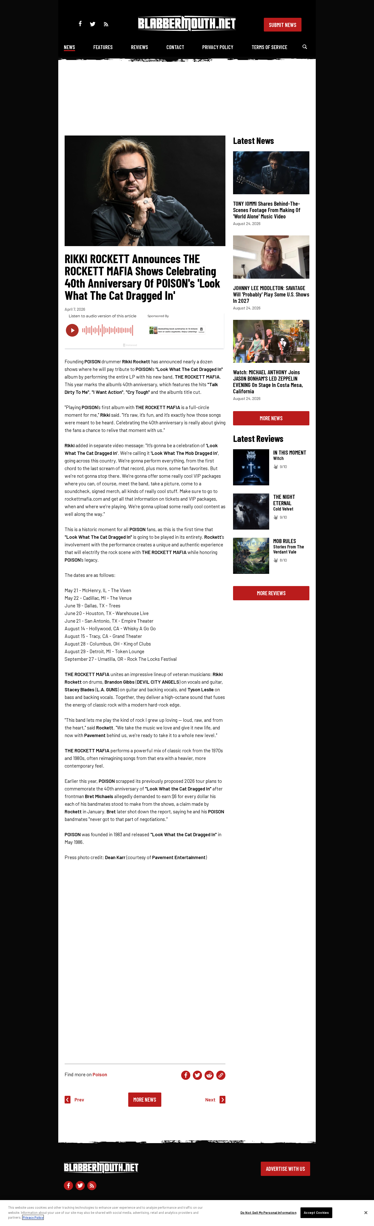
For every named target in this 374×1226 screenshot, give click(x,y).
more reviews (271, 593)
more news (271, 418)
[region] (187, 1213)
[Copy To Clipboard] (220, 1075)
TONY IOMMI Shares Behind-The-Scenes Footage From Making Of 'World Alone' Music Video (266, 210)
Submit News (282, 24)
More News (144, 1099)
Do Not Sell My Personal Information (268, 1212)
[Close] (365, 1212)
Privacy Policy (217, 47)
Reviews (139, 47)
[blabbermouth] (187, 29)
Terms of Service (269, 47)
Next (210, 1099)
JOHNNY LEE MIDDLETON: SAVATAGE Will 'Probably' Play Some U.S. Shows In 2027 (271, 294)
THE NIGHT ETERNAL (284, 499)
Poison (100, 1074)
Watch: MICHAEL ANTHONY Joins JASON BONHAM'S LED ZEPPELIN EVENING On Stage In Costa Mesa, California (268, 381)
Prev (79, 1099)
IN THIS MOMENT (289, 452)
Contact (175, 47)
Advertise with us (285, 1168)
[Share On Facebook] (185, 1075)
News (69, 47)
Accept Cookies (316, 1212)
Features (103, 47)
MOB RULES (284, 540)
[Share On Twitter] (197, 1075)
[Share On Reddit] (209, 1075)
